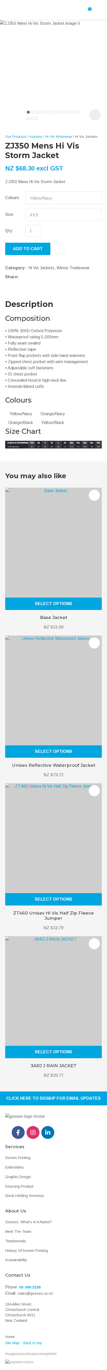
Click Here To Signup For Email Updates (53, 1098)
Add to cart (28, 249)
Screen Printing (17, 1158)
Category (14, 268)
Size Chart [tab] (23, 431)
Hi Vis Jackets (86, 136)
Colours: (12, 197)
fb (18, 1132)
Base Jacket (53, 617)
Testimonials (15, 1241)
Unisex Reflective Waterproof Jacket (53, 765)
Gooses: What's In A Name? (28, 1222)
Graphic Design (18, 1177)
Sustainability (16, 1260)
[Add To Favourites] (59, 249)
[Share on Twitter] (29, 277)
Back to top (32, 1343)
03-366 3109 (30, 1287)
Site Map (12, 1343)
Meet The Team (18, 1231)
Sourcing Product (19, 1186)
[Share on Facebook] (22, 277)
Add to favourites (94, 495)
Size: (10, 214)
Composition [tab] (27, 318)
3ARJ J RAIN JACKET (54, 1065)
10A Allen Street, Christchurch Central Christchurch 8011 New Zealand (22, 1312)
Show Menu (20, 10)
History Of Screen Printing (26, 1251)
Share (11, 277)
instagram (32, 1132)
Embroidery (14, 1167)
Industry (36, 136)
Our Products (15, 136)
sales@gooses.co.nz (35, 1293)
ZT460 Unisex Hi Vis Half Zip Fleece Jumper (53, 915)
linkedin (47, 1132)
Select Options (53, 603)
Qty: (9, 231)
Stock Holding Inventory (24, 1196)
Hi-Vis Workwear (58, 136)
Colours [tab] (18, 400)
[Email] (37, 276)
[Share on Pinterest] (45, 277)
